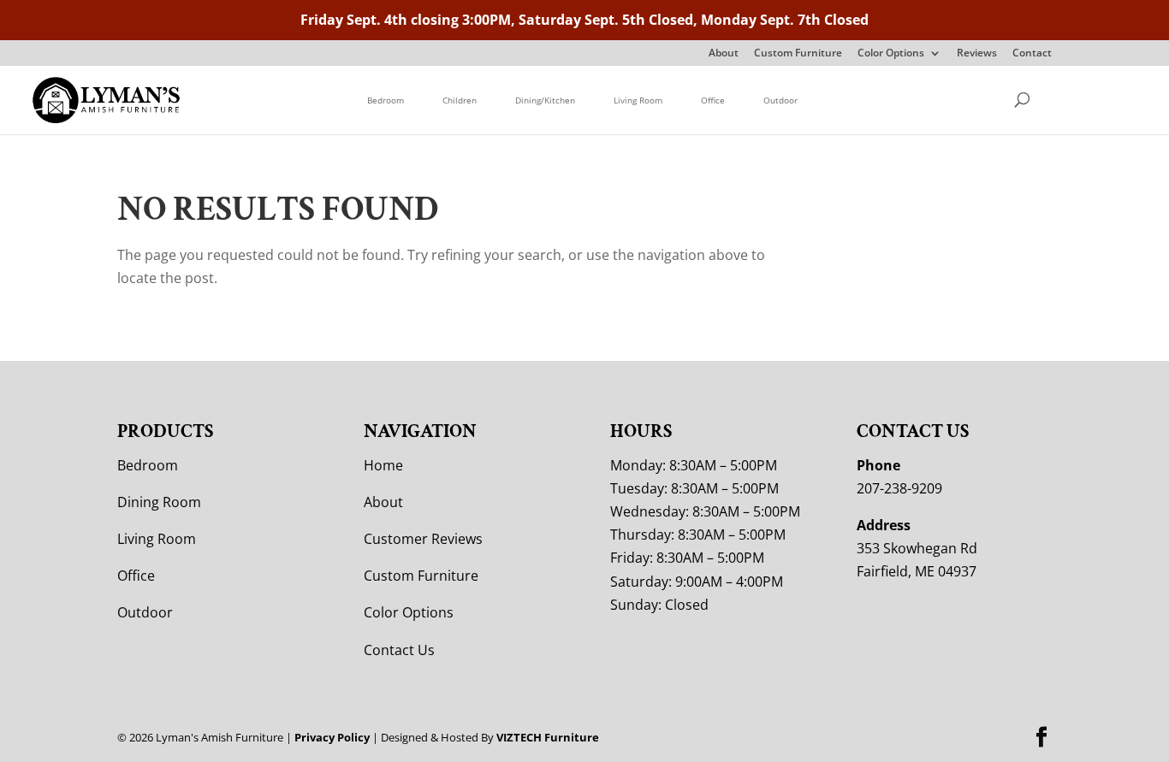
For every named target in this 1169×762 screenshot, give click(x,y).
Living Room (638, 100)
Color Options (890, 54)
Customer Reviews (423, 538)
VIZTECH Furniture (547, 737)
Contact (1032, 54)
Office (713, 100)
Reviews (977, 54)
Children (459, 100)
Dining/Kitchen (545, 100)
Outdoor (780, 100)
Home (383, 465)
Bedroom (385, 100)
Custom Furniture (798, 54)
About (724, 54)
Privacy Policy (332, 737)
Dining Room (159, 502)
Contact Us (399, 650)
